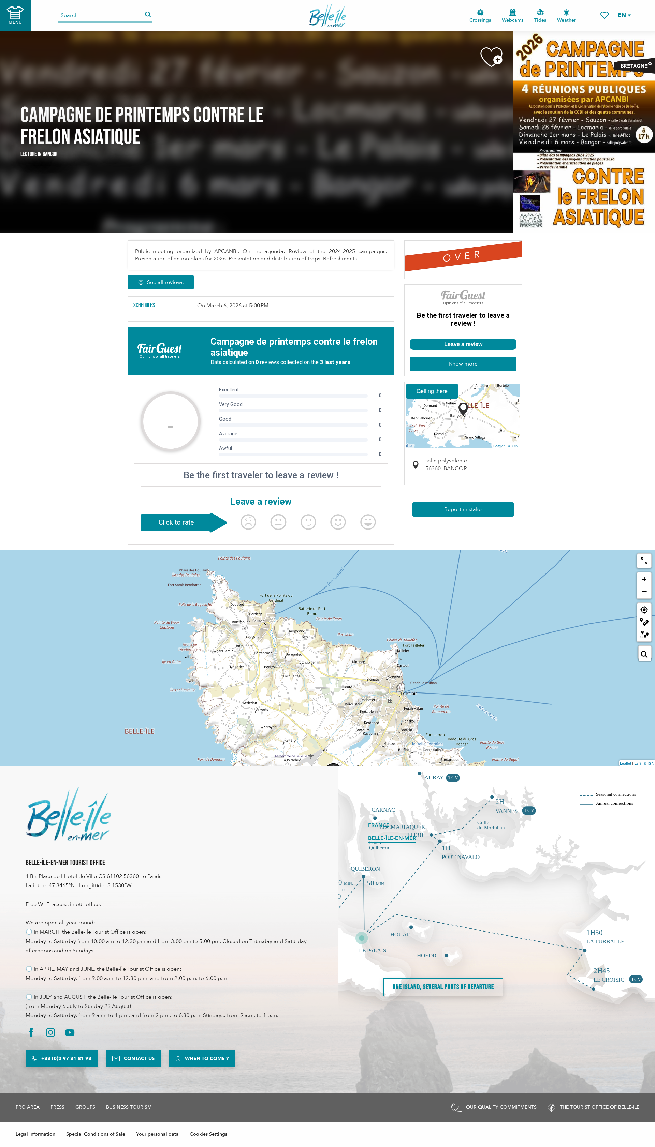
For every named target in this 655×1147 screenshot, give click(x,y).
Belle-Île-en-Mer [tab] (392, 838)
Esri (637, 763)
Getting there (432, 391)
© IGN (513, 445)
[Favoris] (604, 15)
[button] (623, 15)
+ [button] (644, 579)
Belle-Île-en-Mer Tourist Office (65, 862)
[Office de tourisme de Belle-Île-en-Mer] (68, 814)
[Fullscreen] (644, 561)
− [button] (644, 591)
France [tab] (379, 825)
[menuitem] (328, 15)
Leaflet (499, 445)
